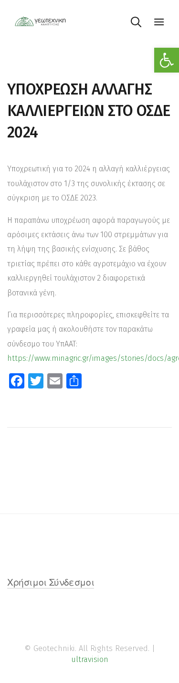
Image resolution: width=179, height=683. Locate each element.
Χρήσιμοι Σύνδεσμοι (50, 583)
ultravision (89, 659)
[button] (166, 60)
